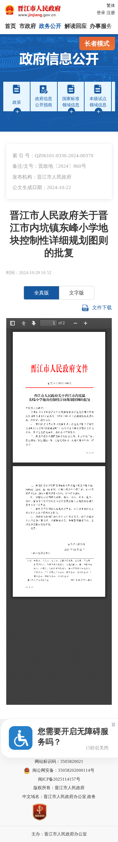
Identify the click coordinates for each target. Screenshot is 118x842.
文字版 (76, 292)
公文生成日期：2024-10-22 (41, 187)
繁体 (111, 5)
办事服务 (101, 26)
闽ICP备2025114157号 (59, 779)
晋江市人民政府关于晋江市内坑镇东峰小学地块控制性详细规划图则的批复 (59, 234)
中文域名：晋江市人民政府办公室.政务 (59, 796)
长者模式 (97, 43)
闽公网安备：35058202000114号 (63, 770)
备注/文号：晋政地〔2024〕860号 (49, 166)
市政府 (27, 26)
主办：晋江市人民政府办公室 (59, 833)
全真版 (41, 292)
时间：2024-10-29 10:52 (28, 272)
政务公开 (50, 26)
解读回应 (76, 26)
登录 (101, 12)
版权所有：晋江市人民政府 (59, 787)
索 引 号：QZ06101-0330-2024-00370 (52, 155)
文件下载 (102, 307)
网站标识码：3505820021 (59, 761)
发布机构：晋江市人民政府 (41, 177)
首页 (10, 26)
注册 (111, 12)
